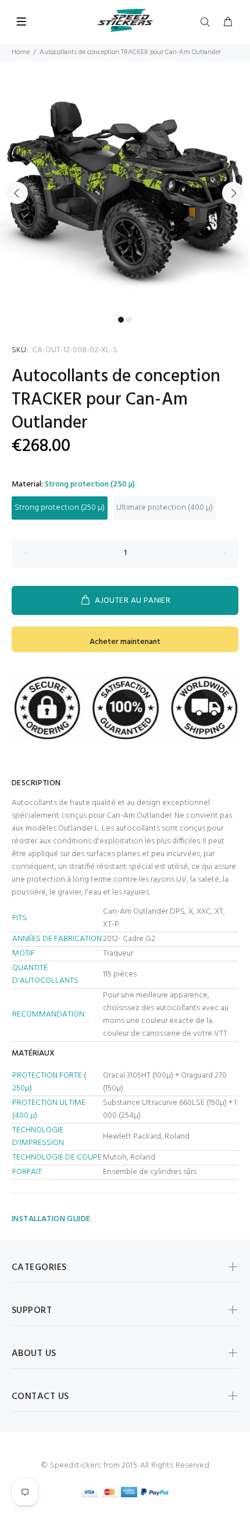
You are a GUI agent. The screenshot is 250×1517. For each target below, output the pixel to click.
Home (21, 52)
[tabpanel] (125, 186)
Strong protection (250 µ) (60, 507)
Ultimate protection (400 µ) (164, 507)
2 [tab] (129, 320)
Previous (17, 193)
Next (233, 193)
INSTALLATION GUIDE (51, 1219)
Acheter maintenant (125, 642)
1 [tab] (121, 320)
